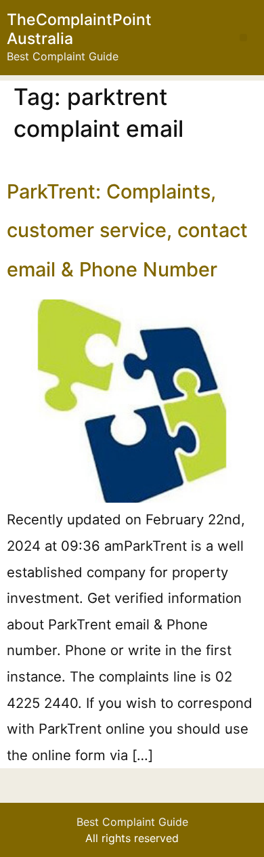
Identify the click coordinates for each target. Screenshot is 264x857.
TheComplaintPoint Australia (79, 29)
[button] (243, 37)
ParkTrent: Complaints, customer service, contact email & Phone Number (127, 230)
